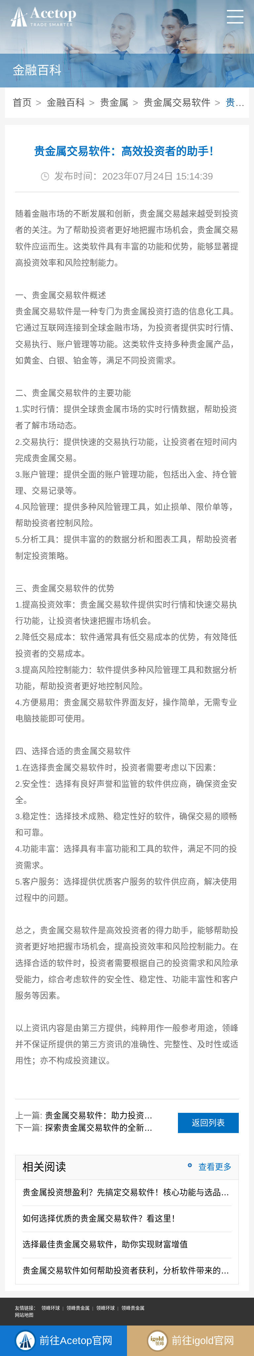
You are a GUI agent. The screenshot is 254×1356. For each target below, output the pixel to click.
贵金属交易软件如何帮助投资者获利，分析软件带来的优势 (127, 1270)
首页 (22, 102)
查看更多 (215, 1167)
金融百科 (66, 102)
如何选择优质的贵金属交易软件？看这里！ (101, 1218)
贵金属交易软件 (177, 102)
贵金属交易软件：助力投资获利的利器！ (102, 1115)
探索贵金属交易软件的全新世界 (102, 1127)
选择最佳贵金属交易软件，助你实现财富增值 (105, 1244)
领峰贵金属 (78, 1308)
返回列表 (208, 1122)
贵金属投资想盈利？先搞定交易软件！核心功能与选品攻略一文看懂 (127, 1192)
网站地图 (24, 1315)
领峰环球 (50, 1308)
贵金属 (114, 102)
